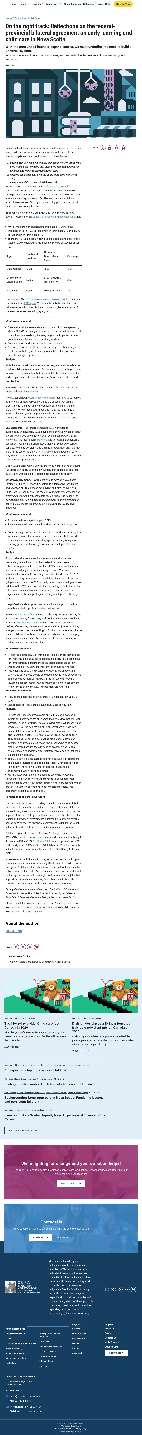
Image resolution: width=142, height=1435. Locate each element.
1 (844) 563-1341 (34, 1411)
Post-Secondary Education (51, 1346)
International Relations (16, 1358)
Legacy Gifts (103, 4)
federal (50, 186)
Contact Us (110, 1337)
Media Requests (112, 1342)
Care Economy (10, 1092)
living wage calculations (28, 622)
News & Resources (15, 1328)
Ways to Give (111, 1346)
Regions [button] (36, 4)
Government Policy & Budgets (40, 1065)
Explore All (43, 1366)
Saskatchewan (78, 1338)
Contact (38, 1237)
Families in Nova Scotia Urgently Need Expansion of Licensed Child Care (55, 1117)
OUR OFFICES (63, 1237)
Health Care (11, 1363)
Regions (76, 1324)
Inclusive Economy (14, 1348)
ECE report (30, 303)
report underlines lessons (41, 397)
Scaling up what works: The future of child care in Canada (48, 1084)
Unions (9, 1338)
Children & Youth (20, 1018)
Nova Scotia (23, 956)
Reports (32, 1018)
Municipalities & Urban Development (49, 1335)
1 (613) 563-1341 (33, 1406)
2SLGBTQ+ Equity (47, 1351)
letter (32, 148)
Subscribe (88, 4)
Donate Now (123, 4)
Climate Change (46, 1361)
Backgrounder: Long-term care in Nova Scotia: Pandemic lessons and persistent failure (53, 1099)
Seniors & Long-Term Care (56, 1092)
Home (13, 4)
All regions (12, 1390)
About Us (109, 1328)
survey (49, 451)
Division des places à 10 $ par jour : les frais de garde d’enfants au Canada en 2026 (101, 1027)
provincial (64, 186)
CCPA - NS (13, 59)
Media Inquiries (72, 4)
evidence (33, 391)
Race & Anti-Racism (48, 1356)
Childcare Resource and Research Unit (54, 216)
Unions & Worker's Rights (78, 1092)
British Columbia (79, 1333)
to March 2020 (42, 841)
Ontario (75, 1348)
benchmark (43, 439)
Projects (109, 1324)
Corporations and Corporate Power (21, 1343)
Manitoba (57, 1065)
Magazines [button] (52, 4)
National (76, 1328)
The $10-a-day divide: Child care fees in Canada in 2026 (34, 1025)
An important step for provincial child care (36, 1070)
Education (20, 18)
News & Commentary (44, 961)
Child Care (34, 18)
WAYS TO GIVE (68, 1183)
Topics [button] (22, 4)
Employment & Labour (15, 1333)
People (108, 1333)
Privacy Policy (81, 1429)
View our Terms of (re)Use (63, 1429)
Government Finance (15, 1353)
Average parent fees (23, 614)
